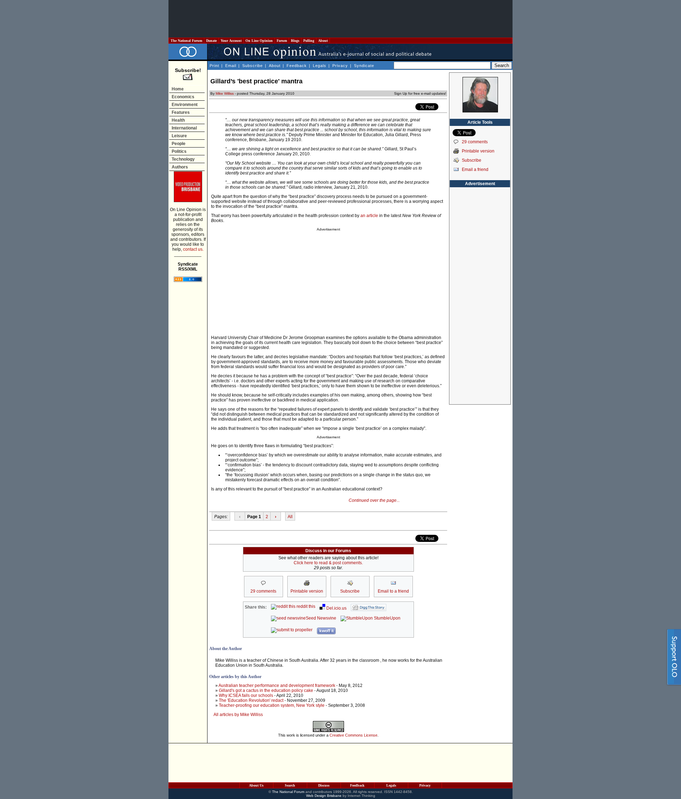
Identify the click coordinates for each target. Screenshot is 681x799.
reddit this (305, 606)
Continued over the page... (374, 500)
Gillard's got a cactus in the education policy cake (266, 690)
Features (181, 112)
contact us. (193, 249)
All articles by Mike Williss (238, 714)
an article (369, 215)
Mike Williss (225, 93)
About (323, 41)
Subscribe (252, 65)
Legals (319, 65)
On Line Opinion (259, 41)
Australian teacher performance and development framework (276, 685)
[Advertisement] (340, 19)
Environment (185, 104)
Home (178, 89)
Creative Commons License (353, 735)
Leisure (179, 135)
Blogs (295, 41)
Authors (180, 167)
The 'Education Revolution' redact (251, 700)
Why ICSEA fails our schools (246, 695)
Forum (282, 41)
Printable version (478, 151)
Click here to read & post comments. (328, 562)
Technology (183, 159)
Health (178, 120)
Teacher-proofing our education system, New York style (272, 705)
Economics (183, 96)
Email (230, 65)
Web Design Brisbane (324, 796)
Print (214, 65)
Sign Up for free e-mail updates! (420, 93)
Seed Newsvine (321, 618)
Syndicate (364, 65)
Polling (308, 41)
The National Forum (186, 41)
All (290, 516)
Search (290, 785)
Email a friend (475, 169)
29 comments (475, 141)
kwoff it (326, 630)
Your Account (231, 41)
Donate (211, 41)
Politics (179, 151)
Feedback (297, 65)
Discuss (324, 785)
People (179, 143)
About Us (256, 785)
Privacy (340, 65)
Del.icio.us (336, 608)
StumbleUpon (386, 618)
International (184, 128)
